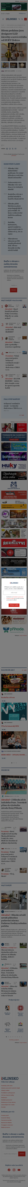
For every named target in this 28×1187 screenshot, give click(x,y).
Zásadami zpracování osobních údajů (14, 597)
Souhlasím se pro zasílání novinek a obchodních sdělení (15, 598)
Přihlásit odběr (14, 605)
